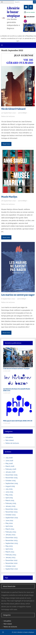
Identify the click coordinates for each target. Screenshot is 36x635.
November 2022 (11, 563)
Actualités (9, 437)
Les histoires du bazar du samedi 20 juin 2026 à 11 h (16, 390)
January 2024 (10, 535)
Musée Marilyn (9, 196)
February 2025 (10, 503)
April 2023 (9, 549)
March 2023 (9, 552)
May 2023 (9, 546)
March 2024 (9, 529)
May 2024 (9, 523)
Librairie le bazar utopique (13, 12)
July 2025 (8, 489)
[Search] (34, 2)
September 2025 (11, 483)
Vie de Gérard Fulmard (13, 109)
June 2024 (9, 520)
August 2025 (10, 486)
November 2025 (11, 478)
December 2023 (11, 537)
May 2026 (9, 463)
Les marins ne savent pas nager (18, 294)
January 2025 (10, 506)
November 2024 (11, 512)
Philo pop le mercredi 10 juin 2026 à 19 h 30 (17, 421)
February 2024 (10, 532)
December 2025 (11, 475)
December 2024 (11, 509)
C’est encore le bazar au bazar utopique (16, 368)
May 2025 (9, 495)
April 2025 (9, 498)
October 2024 (10, 515)
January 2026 (10, 472)
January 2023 (10, 557)
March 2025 (9, 500)
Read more (6, 144)
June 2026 (9, 461)
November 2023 (11, 540)
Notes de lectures (8, 116)
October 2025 (10, 480)
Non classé (9, 440)
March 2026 (9, 466)
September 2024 (11, 518)
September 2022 (11, 569)
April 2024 (9, 526)
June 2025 (9, 492)
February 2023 (10, 555)
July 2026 (9, 458)
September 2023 (11, 543)
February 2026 (10, 469)
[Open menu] (2, 2)
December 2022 (11, 560)
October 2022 (10, 566)
